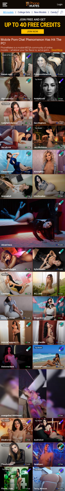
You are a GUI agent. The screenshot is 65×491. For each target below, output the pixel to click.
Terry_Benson (40, 489)
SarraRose (6, 147)
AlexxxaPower (40, 367)
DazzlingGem (40, 123)
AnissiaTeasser (8, 342)
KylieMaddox (39, 269)
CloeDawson (7, 172)
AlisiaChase (6, 245)
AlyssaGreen (7, 99)
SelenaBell (6, 196)
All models (8, 12)
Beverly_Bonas (8, 318)
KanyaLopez (6, 74)
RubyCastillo (39, 342)
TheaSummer (7, 464)
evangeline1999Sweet (11, 415)
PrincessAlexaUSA (42, 74)
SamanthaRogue (8, 269)
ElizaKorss (6, 440)
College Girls (24, 12)
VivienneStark (7, 367)
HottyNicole (39, 99)
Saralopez (38, 464)
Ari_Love (38, 294)
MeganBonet (40, 318)
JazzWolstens (40, 147)
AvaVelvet (38, 440)
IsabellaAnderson (9, 123)
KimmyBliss (39, 172)
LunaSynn (5, 294)
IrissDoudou (39, 196)
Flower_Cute (7, 489)
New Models (40, 12)
